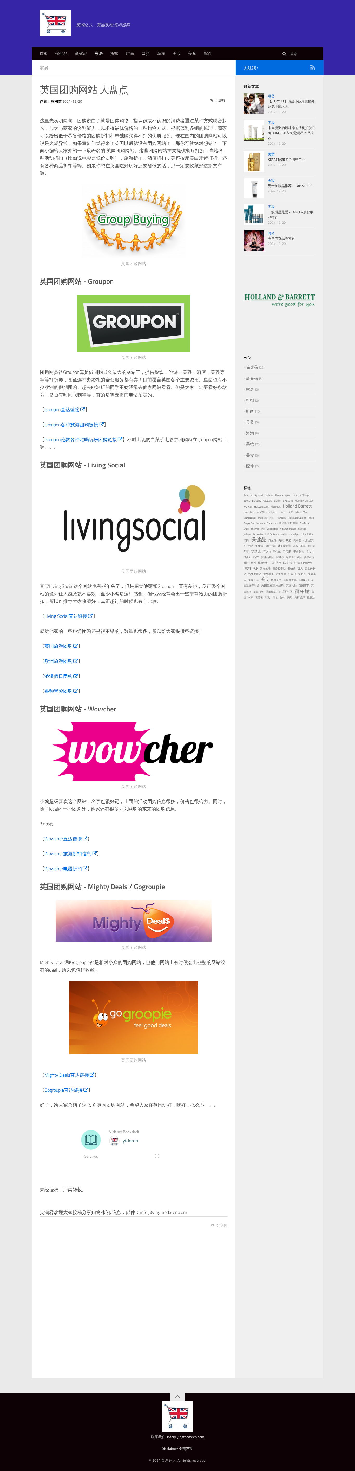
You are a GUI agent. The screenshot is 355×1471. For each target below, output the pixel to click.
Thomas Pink (258, 529)
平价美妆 (298, 552)
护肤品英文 (267, 557)
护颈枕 (280, 557)
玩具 (300, 568)
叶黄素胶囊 (284, 546)
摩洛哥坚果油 (294, 557)
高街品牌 (299, 597)
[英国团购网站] (133, 221)
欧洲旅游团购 (58, 661)
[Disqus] (133, 1306)
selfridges (294, 534)
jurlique (247, 534)
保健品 (61, 53)
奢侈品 (81, 53)
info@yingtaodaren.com (185, 1437)
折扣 (114, 53)
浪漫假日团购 (58, 676)
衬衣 (250, 597)
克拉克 (272, 540)
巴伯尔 (277, 552)
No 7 (272, 518)
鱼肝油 (311, 597)
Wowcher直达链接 (63, 838)
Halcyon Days (261, 507)
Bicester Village (301, 495)
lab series (258, 534)
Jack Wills (262, 512)
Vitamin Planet (288, 529)
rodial (284, 534)
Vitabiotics (272, 529)
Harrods (276, 506)
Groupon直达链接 (62, 409)
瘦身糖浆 (268, 574)
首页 (44, 53)
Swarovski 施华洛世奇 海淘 (282, 523)
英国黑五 (271, 592)
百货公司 (281, 574)
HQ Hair (248, 507)
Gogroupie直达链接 (63, 1090)
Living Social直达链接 (65, 616)
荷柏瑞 (302, 591)
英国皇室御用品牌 (272, 585)
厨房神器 (270, 546)
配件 (208, 53)
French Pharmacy (304, 501)
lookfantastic (272, 534)
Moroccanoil (250, 518)
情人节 (310, 552)
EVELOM (288, 501)
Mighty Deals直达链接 (66, 1074)
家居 (99, 53)
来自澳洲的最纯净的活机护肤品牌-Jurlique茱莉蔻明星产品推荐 (291, 133)
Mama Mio (301, 512)
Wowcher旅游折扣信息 (67, 853)
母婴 (145, 53)
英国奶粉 (304, 580)
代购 (246, 540)
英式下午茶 (285, 591)
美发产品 (253, 580)
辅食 (275, 597)
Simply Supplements (254, 523)
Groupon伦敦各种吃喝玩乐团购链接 (80, 439)
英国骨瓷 (258, 592)
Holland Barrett (297, 506)
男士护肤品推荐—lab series (290, 185)
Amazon (248, 495)
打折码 (247, 557)
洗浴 (285, 563)
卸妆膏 (259, 546)
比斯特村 (263, 563)
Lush (290, 512)
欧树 (253, 563)
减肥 (288, 540)
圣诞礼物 (305, 546)
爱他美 (291, 568)
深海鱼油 (265, 568)
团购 (221, 100)
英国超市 (304, 585)
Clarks (277, 501)
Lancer (282, 512)
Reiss (311, 518)
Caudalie (267, 501)
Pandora (281, 518)
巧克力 (267, 552)
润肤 (255, 568)
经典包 (292, 574)
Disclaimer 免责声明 (177, 1448)
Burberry (256, 501)
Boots (247, 501)
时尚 (130, 53)
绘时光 (302, 574)
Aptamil (258, 495)
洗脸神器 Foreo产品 (301, 563)
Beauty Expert (283, 495)
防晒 (289, 597)
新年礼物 (309, 557)
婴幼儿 (256, 551)
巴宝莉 (287, 551)
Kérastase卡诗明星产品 (286, 159)
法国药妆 (276, 563)
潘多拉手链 (279, 568)
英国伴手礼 (290, 580)
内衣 (281, 540)
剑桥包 (297, 540)
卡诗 (250, 546)
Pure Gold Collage (297, 518)
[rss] (313, 68)
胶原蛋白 (276, 580)
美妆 (177, 53)
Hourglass (249, 512)
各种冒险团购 (58, 691)
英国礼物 (291, 585)
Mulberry (262, 518)
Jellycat (273, 512)
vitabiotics (307, 534)
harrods (302, 529)
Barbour (269, 495)
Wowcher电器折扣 (63, 868)
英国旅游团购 (58, 646)
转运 (268, 597)
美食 (192, 53)
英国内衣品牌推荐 (281, 238)
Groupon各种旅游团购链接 (71, 424)
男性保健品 (254, 574)
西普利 (259, 597)
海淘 (161, 53)
